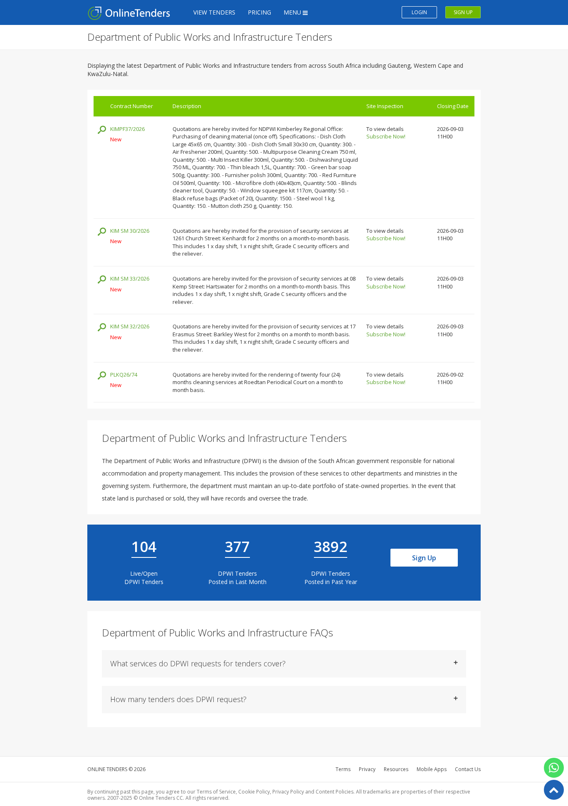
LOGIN (419, 12)
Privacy (367, 769)
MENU (293, 12)
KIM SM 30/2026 (129, 230)
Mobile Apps (432, 769)
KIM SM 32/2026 (129, 326)
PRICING (259, 12)
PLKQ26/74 (123, 374)
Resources (396, 769)
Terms (343, 769)
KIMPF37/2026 (127, 129)
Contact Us (468, 769)
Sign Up (424, 557)
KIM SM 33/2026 (129, 278)
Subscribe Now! (385, 136)
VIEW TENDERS (214, 12)
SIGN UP (463, 12)
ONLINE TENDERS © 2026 (116, 769)
